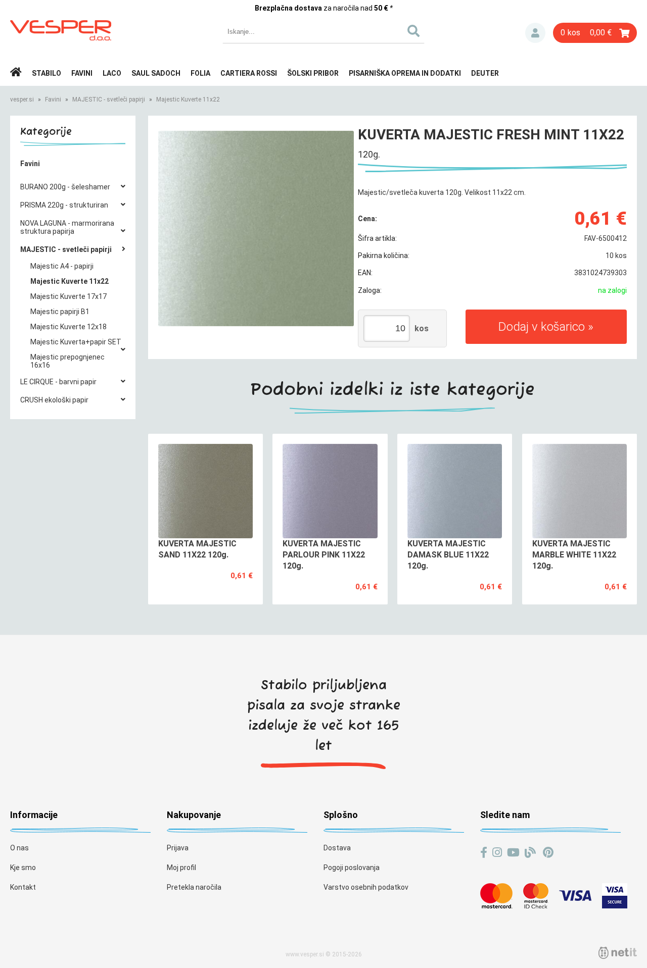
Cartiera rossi (248, 73)
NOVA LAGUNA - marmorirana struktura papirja (67, 227)
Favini (82, 73)
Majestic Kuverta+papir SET (75, 342)
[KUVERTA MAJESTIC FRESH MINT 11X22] (256, 228)
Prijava (535, 33)
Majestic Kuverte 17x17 (68, 296)
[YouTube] (513, 852)
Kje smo (23, 867)
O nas (19, 848)
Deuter (485, 73)
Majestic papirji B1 (59, 312)
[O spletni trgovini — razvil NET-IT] (617, 953)
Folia (200, 73)
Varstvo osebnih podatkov (366, 887)
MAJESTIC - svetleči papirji (108, 99)
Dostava (337, 848)
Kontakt (23, 887)
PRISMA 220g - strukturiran (64, 205)
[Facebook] (483, 852)
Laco (112, 73)
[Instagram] (497, 852)
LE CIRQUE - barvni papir (58, 382)
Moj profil (181, 867)
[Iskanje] (413, 31)
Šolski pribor (313, 73)
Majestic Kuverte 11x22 (188, 99)
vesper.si (22, 99)
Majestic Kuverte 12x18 (68, 327)
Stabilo (46, 73)
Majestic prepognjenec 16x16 (67, 361)
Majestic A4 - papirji (62, 266)
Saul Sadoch (155, 73)
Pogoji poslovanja (352, 867)
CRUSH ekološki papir (54, 400)
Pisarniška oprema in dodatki (405, 73)
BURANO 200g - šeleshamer (65, 187)
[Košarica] (595, 33)
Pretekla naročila (194, 887)
